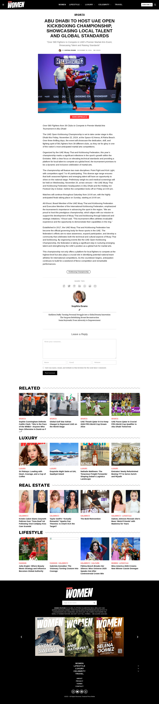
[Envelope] (77, 691)
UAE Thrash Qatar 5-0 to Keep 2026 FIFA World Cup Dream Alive (94, 424)
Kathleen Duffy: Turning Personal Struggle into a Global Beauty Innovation (79, 314)
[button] (155, 4)
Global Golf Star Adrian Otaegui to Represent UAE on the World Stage (63, 424)
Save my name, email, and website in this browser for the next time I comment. (75, 368)
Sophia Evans (70, 50)
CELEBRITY (23, 516)
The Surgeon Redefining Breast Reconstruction (79, 317)
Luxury (22, 468)
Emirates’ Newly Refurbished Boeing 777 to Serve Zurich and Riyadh (124, 474)
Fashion (22, 563)
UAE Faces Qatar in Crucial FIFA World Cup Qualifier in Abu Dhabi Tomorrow (124, 424)
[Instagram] (73, 691)
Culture (95, 563)
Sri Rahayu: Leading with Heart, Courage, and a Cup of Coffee (32, 474)
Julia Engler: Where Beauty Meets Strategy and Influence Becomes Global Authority (32, 568)
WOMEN (114, 563)
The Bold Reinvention (91, 519)
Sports (79, 14)
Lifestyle (127, 516)
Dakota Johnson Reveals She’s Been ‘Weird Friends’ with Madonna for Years (125, 521)
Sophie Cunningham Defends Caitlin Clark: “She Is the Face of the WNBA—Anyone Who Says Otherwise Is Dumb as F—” (33, 427)
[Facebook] (81, 691)
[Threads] (86, 691)
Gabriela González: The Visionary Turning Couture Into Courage (64, 568)
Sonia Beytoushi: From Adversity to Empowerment (79, 320)
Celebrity (63, 563)
